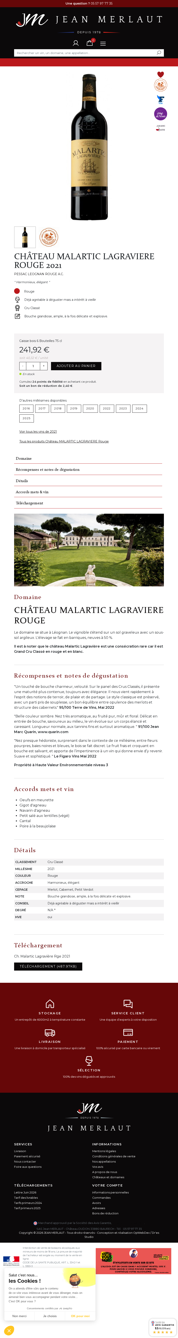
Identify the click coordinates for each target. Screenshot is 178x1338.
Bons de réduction (105, 1213)
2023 (123, 408)
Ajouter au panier (76, 366)
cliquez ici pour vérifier (128, 1223)
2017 (42, 408)
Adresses (98, 1208)
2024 (139, 408)
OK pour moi (80, 1316)
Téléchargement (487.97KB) (48, 966)
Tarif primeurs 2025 (27, 1208)
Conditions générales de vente (113, 1156)
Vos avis (97, 1166)
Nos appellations (104, 1161)
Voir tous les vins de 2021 (38, 432)
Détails (22, 481)
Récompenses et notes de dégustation (47, 470)
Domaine (24, 459)
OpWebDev (141, 1232)
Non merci (19, 1316)
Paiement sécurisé (27, 1156)
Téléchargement (29, 503)
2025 (26, 418)
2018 (58, 408)
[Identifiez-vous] (75, 43)
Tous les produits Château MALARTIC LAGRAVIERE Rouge (64, 441)
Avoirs (96, 1203)
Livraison (20, 1151)
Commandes (101, 1197)
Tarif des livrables (26, 1197)
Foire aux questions (27, 1166)
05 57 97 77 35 (132, 1228)
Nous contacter (25, 1161)
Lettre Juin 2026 (25, 1192)
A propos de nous (104, 1172)
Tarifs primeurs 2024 (28, 1203)
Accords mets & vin (32, 492)
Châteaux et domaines (108, 1177)
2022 (107, 408)
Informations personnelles (110, 1192)
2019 (73, 408)
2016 (26, 408)
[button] (9, 1330)
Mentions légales (104, 1151)
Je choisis (50, 1316)
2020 (90, 408)
